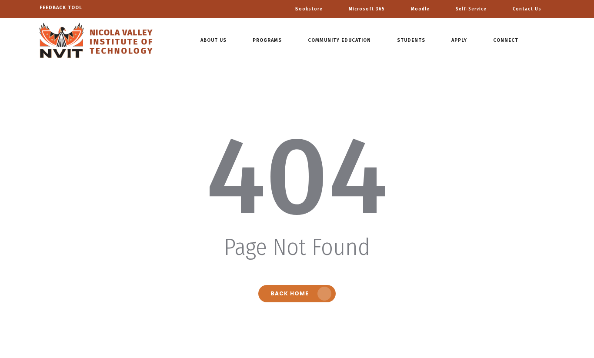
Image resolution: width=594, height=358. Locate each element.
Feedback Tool (61, 7)
